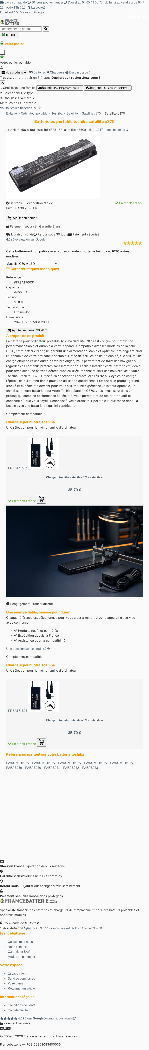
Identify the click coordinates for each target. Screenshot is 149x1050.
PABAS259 (14, 767)
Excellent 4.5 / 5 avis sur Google (22, 12)
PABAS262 (71, 767)
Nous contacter (18, 946)
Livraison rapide (16, 2)
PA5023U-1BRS (17, 763)
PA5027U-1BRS (121, 763)
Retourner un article (21, 988)
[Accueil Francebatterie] (28, 902)
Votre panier (16, 983)
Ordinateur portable (34, 113)
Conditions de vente (21, 1005)
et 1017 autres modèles (109, 129)
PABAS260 (33, 767)
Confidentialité (18, 1010)
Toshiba (57, 113)
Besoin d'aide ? (79, 72)
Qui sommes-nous (20, 941)
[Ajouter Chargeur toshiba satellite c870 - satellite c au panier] (41, 500)
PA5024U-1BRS (43, 763)
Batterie (11, 113)
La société (37, 7)
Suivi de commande (21, 978)
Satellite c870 (91, 113)
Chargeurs (56, 72)
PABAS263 (90, 767)
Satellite (72, 113)
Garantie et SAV (19, 951)
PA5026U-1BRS (95, 763)
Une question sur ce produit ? (26, 648)
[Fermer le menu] (2, 83)
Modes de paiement (21, 956)
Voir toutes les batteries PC (19, 108)
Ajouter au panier (23, 218)
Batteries (39, 72)
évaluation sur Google (26, 239)
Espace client (17, 973)
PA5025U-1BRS (69, 763)
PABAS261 (52, 767)
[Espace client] (1, 67)
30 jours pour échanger (47, 2)
